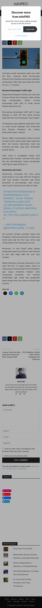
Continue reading (21, 36)
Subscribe (30, 29)
